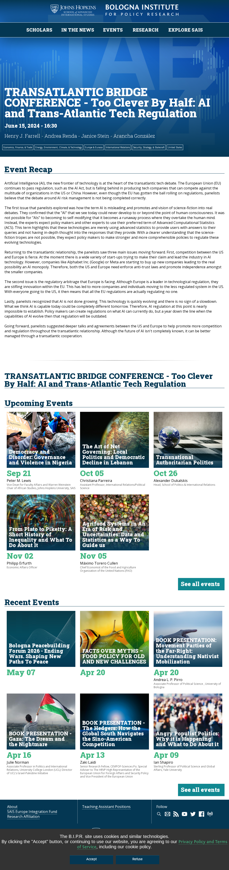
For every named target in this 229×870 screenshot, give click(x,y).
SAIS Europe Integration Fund (32, 811)
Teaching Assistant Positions (106, 806)
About (12, 806)
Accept (91, 859)
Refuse (137, 859)
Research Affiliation (23, 816)
